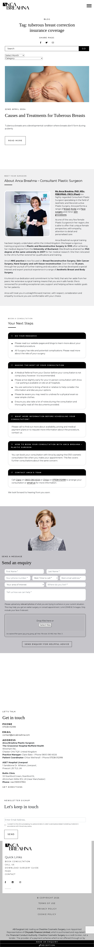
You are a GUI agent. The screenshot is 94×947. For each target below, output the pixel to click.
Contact (10, 874)
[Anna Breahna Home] (17, 6)
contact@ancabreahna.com (16, 735)
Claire (18, 480)
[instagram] (20, 882)
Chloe (46, 480)
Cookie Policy (47, 914)
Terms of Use (47, 903)
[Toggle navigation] (89, 6)
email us (31, 483)
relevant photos (27, 604)
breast (67, 209)
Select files (45, 625)
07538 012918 (59, 480)
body (73, 209)
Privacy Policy (47, 909)
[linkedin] (12, 882)
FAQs (8, 871)
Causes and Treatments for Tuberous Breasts (45, 115)
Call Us (10, 865)
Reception (48, 945)
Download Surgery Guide (22, 868)
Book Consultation (17, 861)
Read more (15, 140)
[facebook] (5, 882)
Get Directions (12, 787)
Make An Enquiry (47, 942)
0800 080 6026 (32, 480)
